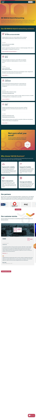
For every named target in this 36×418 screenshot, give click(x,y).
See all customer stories (6, 271)
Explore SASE (4, 123)
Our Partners (18, 209)
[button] (31, 415)
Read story (4, 253)
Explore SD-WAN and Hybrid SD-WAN (9, 51)
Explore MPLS (4, 75)
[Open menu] (34, 2)
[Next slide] (34, 246)
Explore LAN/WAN (5, 99)
